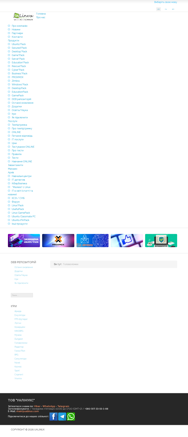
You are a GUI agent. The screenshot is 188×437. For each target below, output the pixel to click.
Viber (37, 406)
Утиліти (18, 378)
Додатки (19, 271)
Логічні (18, 323)
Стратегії (19, 374)
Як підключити (21, 283)
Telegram (63, 406)
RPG (16, 355)
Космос (18, 366)
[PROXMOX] (58, 240)
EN (173, 9)
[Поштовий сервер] (93, 240)
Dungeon (19, 339)
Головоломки (21, 343)
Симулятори (20, 359)
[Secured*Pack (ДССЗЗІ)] (24, 240)
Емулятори (20, 315)
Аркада (18, 311)
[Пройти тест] (127, 240)
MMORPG (19, 331)
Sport (17, 370)
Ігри (16, 279)
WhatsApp (49, 406)
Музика (18, 335)
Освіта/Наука (21, 275)
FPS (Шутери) (21, 319)
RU (166, 9)
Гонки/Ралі (20, 351)
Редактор (19, 347)
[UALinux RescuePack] (161, 240)
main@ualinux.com (27, 411)
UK (158, 9)
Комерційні (20, 327)
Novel (17, 363)
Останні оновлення (24, 267)
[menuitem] (41, 13)
